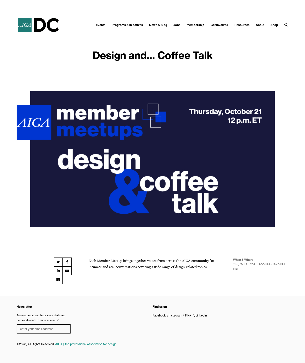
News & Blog (158, 25)
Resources (242, 25)
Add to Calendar (58, 278)
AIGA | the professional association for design (85, 344)
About (260, 25)
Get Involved (219, 25)
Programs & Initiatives (127, 25)
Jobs (177, 25)
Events (100, 25)
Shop (274, 25)
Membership (195, 25)
